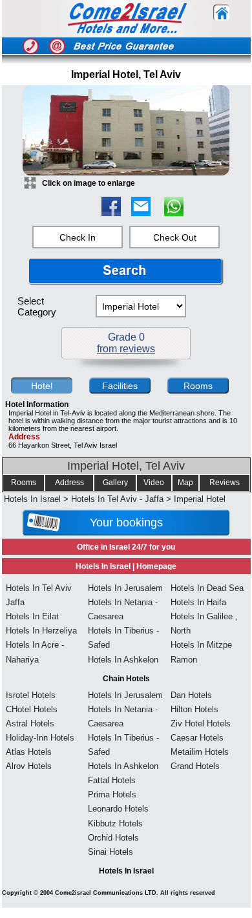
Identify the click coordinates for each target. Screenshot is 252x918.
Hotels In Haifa (198, 602)
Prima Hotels (112, 794)
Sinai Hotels (110, 852)
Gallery (115, 482)
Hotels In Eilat (32, 616)
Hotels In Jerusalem (125, 588)
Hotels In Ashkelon (123, 659)
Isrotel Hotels (31, 695)
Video (153, 482)
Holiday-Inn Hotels (40, 738)
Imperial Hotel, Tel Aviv (126, 465)
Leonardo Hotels (118, 808)
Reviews (224, 482)
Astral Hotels (30, 723)
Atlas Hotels (29, 752)
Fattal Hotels (112, 780)
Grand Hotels (195, 766)
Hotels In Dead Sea (207, 588)
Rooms (23, 482)
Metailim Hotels (200, 752)
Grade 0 (126, 343)
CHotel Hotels (32, 709)
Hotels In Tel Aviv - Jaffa (117, 499)
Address (69, 482)
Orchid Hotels (113, 838)
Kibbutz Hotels (115, 823)
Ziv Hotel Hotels (201, 723)
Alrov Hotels (29, 766)
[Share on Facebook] (111, 212)
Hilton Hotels (194, 709)
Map (185, 482)
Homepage (156, 566)
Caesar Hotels (197, 738)
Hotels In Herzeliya (41, 630)
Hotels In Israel (32, 499)
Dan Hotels (191, 695)
